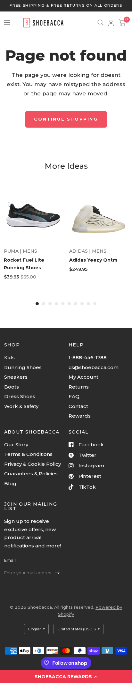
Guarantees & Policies (31, 474)
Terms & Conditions (28, 454)
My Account (83, 377)
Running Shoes (23, 367)
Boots (11, 387)
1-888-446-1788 (88, 357)
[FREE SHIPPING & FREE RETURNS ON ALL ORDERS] (66, 6)
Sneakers (16, 377)
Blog (10, 483)
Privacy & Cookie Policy (32, 464)
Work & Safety (21, 406)
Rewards (80, 416)
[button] (66, 676)
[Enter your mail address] (57, 573)
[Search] (100, 22)
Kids (9, 357)
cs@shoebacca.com (94, 367)
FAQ (74, 396)
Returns (79, 387)
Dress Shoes (19, 396)
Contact (78, 406)
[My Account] (111, 22)
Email (10, 560)
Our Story (16, 445)
